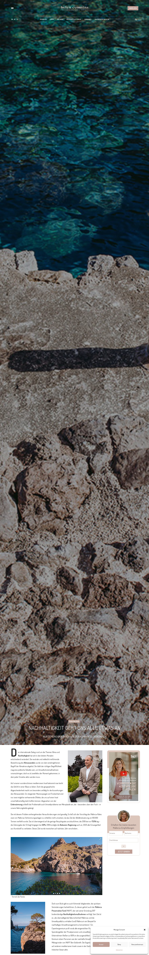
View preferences (137, 944)
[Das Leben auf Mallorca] (74, 8)
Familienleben (74, 721)
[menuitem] (12, 19)
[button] (145, 930)
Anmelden (133, 8)
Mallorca (60, 19)
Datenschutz (119, 950)
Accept (101, 944)
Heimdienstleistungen (73, 19)
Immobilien (43, 19)
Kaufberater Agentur (102, 19)
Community (87, 19)
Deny (119, 944)
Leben (52, 19)
